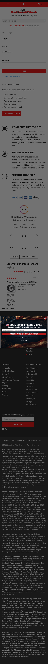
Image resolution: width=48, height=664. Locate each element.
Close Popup (24, 340)
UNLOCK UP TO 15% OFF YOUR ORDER (24, 334)
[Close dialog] (45, 318)
